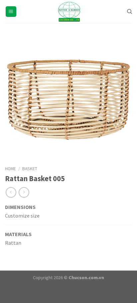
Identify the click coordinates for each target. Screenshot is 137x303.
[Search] (129, 11)
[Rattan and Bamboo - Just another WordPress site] (68, 11)
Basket (29, 169)
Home (10, 169)
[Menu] (11, 11)
